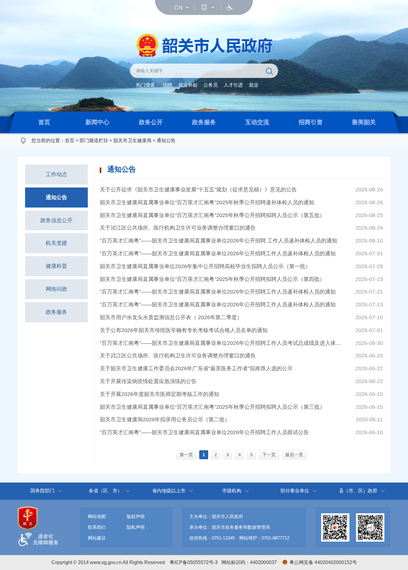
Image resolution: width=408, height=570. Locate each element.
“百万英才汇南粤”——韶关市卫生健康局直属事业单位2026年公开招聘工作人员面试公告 (204, 432)
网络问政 (56, 289)
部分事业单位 (294, 490)
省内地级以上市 (168, 490)
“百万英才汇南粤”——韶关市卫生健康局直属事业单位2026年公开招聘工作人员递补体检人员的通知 (218, 253)
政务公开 (151, 122)
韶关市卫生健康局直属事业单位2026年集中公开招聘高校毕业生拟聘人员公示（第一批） (205, 266)
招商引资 (311, 122)
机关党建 (56, 243)
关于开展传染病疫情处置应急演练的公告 (148, 381)
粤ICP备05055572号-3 (194, 562)
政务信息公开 (56, 220)
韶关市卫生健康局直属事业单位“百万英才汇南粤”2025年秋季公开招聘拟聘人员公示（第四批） (212, 279)
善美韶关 (364, 122)
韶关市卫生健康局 (132, 140)
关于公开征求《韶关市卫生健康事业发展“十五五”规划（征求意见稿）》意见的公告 (198, 190)
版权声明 (136, 516)
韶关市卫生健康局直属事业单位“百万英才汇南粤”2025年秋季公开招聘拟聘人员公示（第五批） (212, 215)
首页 (44, 122)
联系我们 (97, 527)
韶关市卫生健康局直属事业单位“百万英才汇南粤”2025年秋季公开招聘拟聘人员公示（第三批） (212, 407)
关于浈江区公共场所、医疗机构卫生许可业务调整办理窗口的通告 (178, 228)
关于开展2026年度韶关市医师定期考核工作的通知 (159, 394)
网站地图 (97, 516)
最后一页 (294, 454)
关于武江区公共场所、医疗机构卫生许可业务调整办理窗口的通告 (178, 356)
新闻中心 (97, 122)
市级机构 (231, 490)
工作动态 (56, 174)
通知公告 (166, 140)
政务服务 (204, 122)
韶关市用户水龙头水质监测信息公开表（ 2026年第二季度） (171, 317)
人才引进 (233, 84)
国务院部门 (42, 490)
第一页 (186, 454)
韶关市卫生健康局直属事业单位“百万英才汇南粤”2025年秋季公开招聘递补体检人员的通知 (207, 202)
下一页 (269, 454)
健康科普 (56, 266)
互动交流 (257, 122)
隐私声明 (136, 527)
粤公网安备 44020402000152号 (323, 562)
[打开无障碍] (229, 7)
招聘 (167, 84)
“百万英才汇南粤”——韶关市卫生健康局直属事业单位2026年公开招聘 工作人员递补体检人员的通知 (218, 241)
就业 (253, 84)
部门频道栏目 (93, 140)
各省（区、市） (105, 490)
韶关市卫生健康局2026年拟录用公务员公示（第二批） (165, 419)
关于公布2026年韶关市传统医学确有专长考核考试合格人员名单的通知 (184, 330)
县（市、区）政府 (358, 490)
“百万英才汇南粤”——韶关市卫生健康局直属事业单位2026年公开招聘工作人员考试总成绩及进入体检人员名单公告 (221, 343)
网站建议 (97, 537)
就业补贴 (187, 84)
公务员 (210, 84)
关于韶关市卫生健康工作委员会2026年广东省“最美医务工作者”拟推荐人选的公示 (196, 368)
